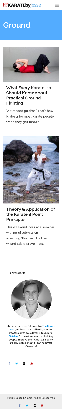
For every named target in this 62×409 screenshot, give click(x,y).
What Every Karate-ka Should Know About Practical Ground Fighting (28, 95)
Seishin (13, 336)
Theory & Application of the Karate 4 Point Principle (30, 214)
